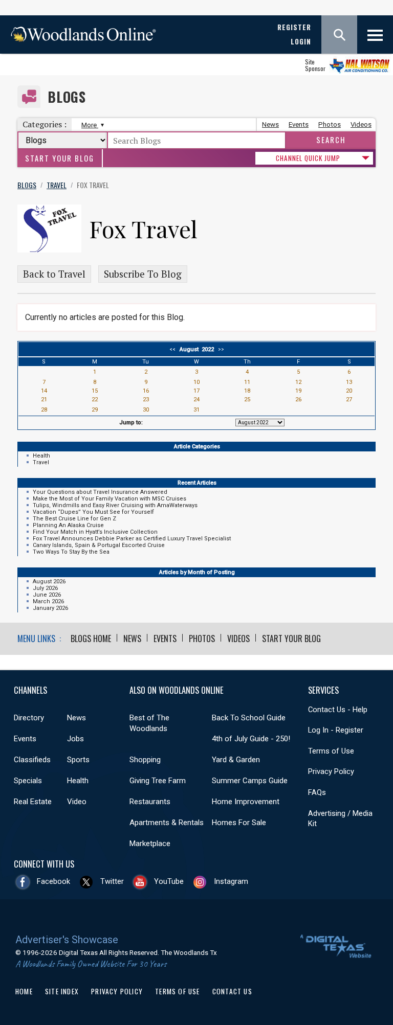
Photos (329, 124)
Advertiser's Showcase (66, 939)
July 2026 (45, 588)
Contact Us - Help (337, 709)
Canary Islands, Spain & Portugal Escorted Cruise (99, 545)
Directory (29, 717)
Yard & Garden (236, 759)
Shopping (145, 759)
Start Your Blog (59, 158)
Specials (28, 780)
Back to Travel (54, 274)
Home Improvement (245, 801)
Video (76, 801)
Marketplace (149, 843)
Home (24, 991)
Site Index (62, 991)
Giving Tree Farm (157, 780)
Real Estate (33, 801)
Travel (41, 462)
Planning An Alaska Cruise (68, 525)
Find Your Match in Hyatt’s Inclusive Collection (95, 532)
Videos (361, 124)
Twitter (112, 881)
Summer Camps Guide (250, 780)
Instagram (231, 881)
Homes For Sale (239, 822)
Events (299, 124)
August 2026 (49, 581)
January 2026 (50, 608)
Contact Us (232, 991)
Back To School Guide (249, 717)
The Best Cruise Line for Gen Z (74, 518)
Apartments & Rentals (166, 822)
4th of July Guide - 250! (251, 738)
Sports (78, 759)
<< (174, 349)
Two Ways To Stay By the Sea (71, 552)
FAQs (317, 792)
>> (219, 349)
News (270, 124)
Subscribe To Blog (143, 274)
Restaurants (149, 801)
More (89, 125)
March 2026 (48, 601)
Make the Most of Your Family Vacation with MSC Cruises (109, 498)
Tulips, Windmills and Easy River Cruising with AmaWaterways (115, 505)
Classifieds (32, 759)
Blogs (67, 97)
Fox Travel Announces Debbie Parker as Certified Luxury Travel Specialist (132, 538)
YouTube (169, 881)
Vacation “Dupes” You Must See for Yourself (93, 512)
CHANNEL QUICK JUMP (308, 158)
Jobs (75, 738)
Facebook (53, 881)
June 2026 (47, 594)
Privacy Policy (331, 771)
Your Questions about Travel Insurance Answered (100, 492)
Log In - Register (335, 730)
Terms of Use (331, 751)
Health (41, 455)
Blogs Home (91, 638)
